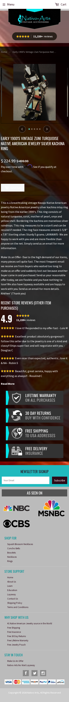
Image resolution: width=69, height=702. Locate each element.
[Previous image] (22, 129)
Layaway (11, 594)
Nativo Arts (33, 692)
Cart (63, 4)
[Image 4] (37, 129)
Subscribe (59, 480)
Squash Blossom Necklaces (20, 544)
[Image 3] (34, 129)
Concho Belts (13, 548)
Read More (8, 383)
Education (12, 590)
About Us (11, 581)
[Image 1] (29, 129)
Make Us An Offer (15, 661)
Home (4, 51)
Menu (10, 4)
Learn (10, 585)
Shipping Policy (14, 602)
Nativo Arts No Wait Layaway (21, 665)
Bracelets (11, 552)
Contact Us (12, 598)
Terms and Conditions (17, 607)
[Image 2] (32, 129)
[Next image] (46, 129)
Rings (10, 561)
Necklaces (12, 556)
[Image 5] (40, 129)
